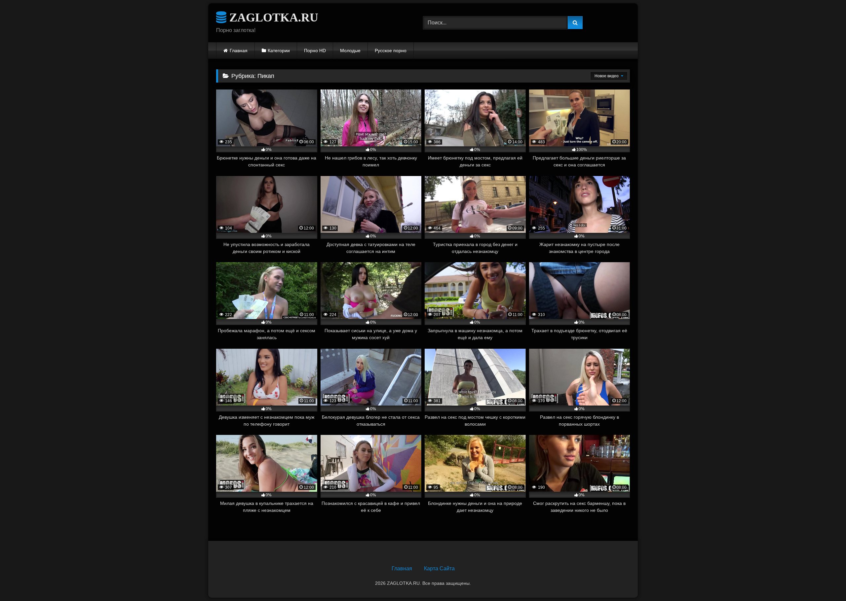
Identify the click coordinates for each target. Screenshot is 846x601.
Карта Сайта (439, 568)
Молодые (350, 50)
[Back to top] (825, 581)
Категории (279, 50)
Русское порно (390, 50)
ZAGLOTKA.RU (272, 17)
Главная (239, 50)
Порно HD (315, 50)
